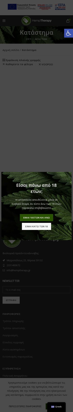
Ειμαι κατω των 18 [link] (36, 226)
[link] (68, 33)
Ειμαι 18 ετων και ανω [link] (36, 217)
